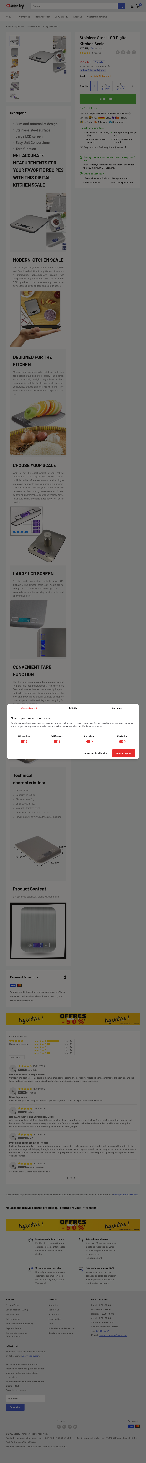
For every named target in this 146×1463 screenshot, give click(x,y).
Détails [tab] (73, 708)
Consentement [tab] (29, 708)
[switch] (24, 741)
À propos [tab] (116, 708)
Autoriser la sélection (96, 753)
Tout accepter (123, 753)
